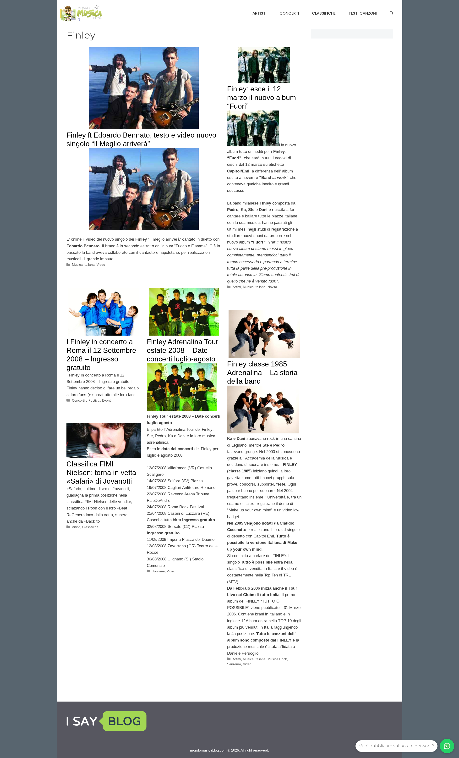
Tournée (158, 571)
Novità (272, 287)
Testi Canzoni (363, 13)
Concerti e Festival (86, 400)
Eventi (106, 400)
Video (101, 264)
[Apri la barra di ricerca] (391, 13)
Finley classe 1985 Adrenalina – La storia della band (262, 372)
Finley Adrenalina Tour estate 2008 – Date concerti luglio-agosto (182, 350)
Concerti (289, 13)
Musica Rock (277, 659)
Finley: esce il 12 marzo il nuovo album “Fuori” (261, 97)
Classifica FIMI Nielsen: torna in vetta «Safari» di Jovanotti (101, 472)
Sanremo (234, 664)
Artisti (259, 13)
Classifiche (324, 13)
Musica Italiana (83, 264)
